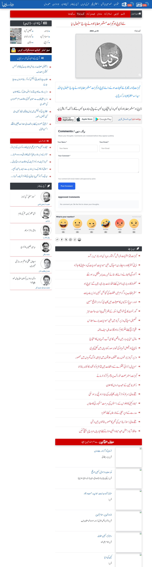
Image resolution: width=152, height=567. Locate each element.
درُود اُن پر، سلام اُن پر (103, 514)
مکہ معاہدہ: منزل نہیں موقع (101, 472)
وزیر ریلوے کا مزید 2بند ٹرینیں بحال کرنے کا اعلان (30, 91)
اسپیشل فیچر (95, 4)
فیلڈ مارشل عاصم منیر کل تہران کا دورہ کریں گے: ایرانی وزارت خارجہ (29, 148)
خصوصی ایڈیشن (106, 4)
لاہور (123, 14)
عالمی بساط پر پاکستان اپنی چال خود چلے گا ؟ (24, 280)
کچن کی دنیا (108, 557)
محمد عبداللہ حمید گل (43, 288)
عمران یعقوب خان (44, 271)
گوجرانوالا (80, 14)
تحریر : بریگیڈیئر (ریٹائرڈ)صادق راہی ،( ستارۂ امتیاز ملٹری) (95, 478)
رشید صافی (46, 254)
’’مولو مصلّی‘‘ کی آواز (28, 197)
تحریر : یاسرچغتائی (107, 457)
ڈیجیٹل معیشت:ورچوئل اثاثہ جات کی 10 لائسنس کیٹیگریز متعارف (30, 69)
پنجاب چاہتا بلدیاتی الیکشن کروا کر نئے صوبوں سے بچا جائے (30, 82)
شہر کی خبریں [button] (85, 4)
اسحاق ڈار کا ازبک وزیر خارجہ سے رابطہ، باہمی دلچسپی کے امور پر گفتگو (30, 169)
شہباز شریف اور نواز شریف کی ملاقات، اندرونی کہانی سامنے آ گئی (30, 162)
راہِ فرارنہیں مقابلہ (104, 536)
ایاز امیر (48, 221)
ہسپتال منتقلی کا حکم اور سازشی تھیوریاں (25, 264)
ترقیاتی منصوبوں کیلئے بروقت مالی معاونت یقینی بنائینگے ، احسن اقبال (29, 126)
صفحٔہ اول (47, 4)
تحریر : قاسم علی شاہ (106, 542)
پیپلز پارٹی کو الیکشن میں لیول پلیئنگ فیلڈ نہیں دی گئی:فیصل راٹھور (30, 114)
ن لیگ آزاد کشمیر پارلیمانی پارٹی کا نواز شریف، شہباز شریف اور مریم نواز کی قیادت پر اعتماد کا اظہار (30, 177)
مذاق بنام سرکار (30, 230)
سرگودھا (71, 14)
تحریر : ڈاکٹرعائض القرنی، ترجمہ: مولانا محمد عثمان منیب (96, 520)
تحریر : (110, 499)
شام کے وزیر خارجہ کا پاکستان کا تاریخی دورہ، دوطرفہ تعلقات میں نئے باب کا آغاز (30, 155)
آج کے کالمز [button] (74, 4)
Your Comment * (64, 156)
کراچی (116, 14)
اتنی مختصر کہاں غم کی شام (27, 214)
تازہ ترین (55, 4)
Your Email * (104, 142)
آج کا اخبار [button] (65, 4)
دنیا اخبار (134, 14)
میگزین (116, 4)
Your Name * (62, 142)
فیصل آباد (90, 14)
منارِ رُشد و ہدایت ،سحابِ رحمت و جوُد (98, 493)
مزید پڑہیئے (131, 248)
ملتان (99, 14)
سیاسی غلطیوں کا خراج (28, 247)
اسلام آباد (108, 14)
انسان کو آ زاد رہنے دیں (103, 451)
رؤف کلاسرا (46, 237)
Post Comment (67, 186)
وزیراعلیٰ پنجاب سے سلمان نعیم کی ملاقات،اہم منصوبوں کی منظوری (29, 101)
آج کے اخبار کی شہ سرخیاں (28, 58)
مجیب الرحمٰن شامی (44, 204)
